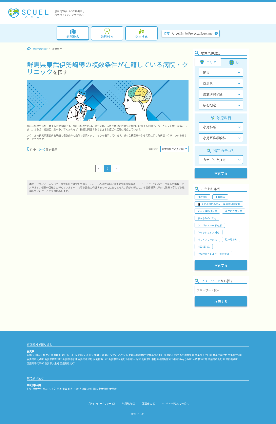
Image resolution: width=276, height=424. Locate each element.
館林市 (81, 355)
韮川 (59, 389)
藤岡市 (97, 355)
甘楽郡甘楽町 (235, 355)
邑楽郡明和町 (230, 359)
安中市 (113, 355)
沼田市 (73, 355)
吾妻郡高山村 (100, 359)
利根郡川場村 (149, 359)
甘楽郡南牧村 (220, 355)
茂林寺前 (37, 389)
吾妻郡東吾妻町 (117, 359)
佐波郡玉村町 (200, 359)
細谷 (70, 389)
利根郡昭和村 (164, 359)
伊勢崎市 (56, 355)
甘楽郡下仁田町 (203, 355)
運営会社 (147, 403)
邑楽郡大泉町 (52, 363)
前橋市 (30, 355)
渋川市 (89, 355)
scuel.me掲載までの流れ (175, 403)
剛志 (95, 389)
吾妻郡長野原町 (53, 359)
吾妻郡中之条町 (35, 359)
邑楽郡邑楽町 (67, 363)
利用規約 (127, 403)
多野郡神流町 (187, 355)
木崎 (76, 389)
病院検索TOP (40, 49)
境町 (89, 389)
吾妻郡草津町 (85, 359)
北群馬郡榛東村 (137, 355)
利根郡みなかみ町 (182, 359)
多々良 (52, 389)
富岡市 (105, 355)
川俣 (29, 389)
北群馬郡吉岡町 (154, 355)
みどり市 (123, 355)
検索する (220, 173)
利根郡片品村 (133, 359)
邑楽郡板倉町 (215, 359)
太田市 (65, 355)
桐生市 (46, 355)
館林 (45, 389)
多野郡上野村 (171, 355)
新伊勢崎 (104, 389)
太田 (64, 389)
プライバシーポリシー (99, 403)
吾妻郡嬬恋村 (69, 359)
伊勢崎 (113, 389)
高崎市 (38, 355)
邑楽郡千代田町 (35, 363)
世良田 (83, 389)
